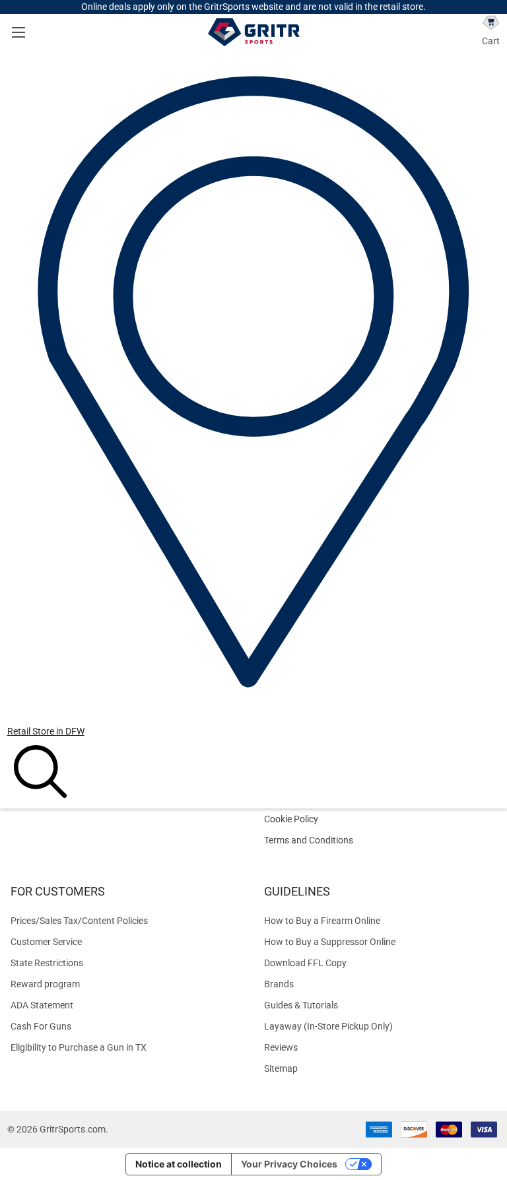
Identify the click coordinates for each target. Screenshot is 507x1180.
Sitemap (281, 1068)
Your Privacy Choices (289, 1163)
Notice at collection (178, 1163)
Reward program (45, 984)
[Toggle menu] (18, 32)
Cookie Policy (380, 819)
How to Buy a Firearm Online (322, 920)
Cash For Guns (41, 1026)
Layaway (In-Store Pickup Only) (328, 1026)
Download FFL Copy (305, 963)
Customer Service (46, 941)
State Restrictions (47, 963)
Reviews (281, 1047)
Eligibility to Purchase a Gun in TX (79, 1047)
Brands (279, 984)
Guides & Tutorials (301, 1005)
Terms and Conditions (380, 840)
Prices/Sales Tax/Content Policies (79, 920)
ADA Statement (42, 1005)
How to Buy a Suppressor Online (329, 941)
